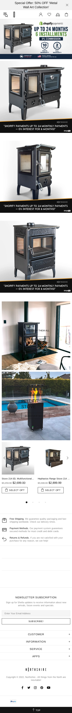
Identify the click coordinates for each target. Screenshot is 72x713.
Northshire (30, 677)
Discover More (35, 416)
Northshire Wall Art (14, 14)
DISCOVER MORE (36, 339)
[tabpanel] (18, 471)
